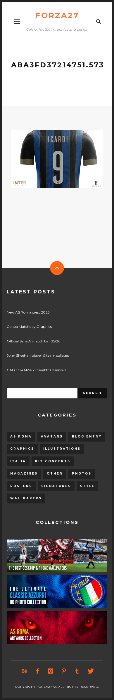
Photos (81, 473)
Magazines (24, 473)
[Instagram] (50, 671)
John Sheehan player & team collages (38, 355)
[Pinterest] (63, 671)
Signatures (56, 486)
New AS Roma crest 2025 (28, 312)
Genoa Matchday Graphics (29, 326)
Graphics (22, 449)
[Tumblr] (76, 671)
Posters (21, 486)
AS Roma (21, 436)
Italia (18, 461)
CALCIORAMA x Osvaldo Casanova (37, 370)
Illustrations (62, 449)
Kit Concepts (52, 461)
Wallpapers (26, 498)
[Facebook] (37, 671)
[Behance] (24, 671)
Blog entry (87, 436)
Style (87, 486)
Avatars (52, 436)
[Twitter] (90, 671)
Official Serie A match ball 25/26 (33, 341)
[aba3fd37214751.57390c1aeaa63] (47, 158)
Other (55, 473)
